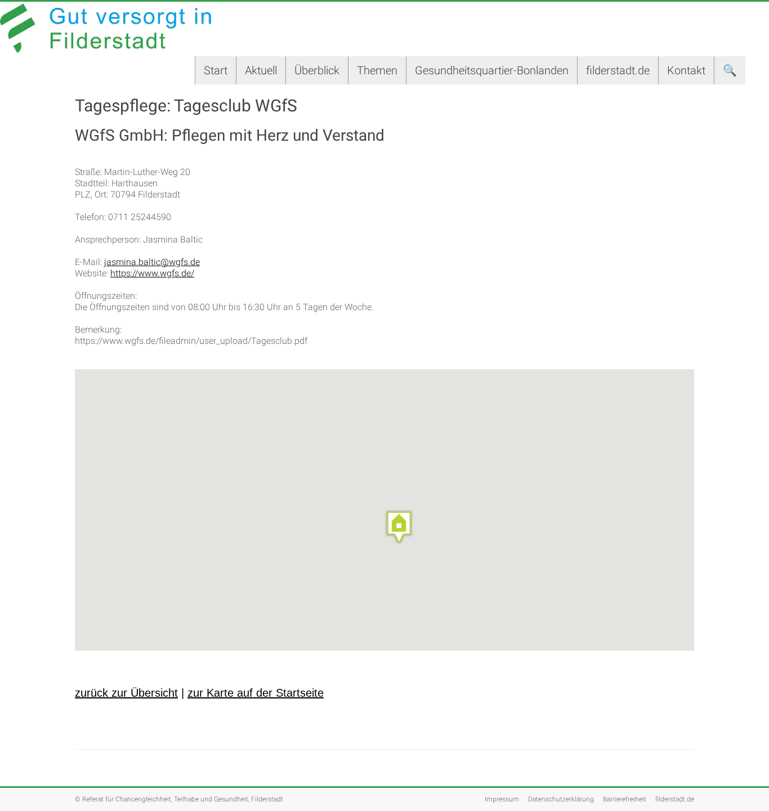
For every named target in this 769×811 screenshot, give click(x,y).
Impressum (502, 799)
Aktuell (261, 70)
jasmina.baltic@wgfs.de (152, 262)
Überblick (316, 70)
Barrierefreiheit (624, 799)
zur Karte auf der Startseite (255, 693)
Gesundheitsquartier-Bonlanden (492, 70)
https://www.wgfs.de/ (152, 273)
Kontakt (686, 70)
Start (215, 70)
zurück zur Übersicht (126, 693)
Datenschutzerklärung (561, 799)
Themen (377, 70)
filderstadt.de (618, 70)
